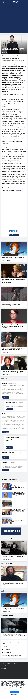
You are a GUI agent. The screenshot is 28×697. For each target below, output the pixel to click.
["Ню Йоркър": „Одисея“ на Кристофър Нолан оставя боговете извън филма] (14, 249)
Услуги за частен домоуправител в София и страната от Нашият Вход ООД (12, 656)
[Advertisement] (14, 19)
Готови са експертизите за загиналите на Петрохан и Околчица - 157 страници (17, 502)
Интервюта (9, 676)
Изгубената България (7, 538)
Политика (3, 676)
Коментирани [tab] (13, 479)
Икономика (9, 674)
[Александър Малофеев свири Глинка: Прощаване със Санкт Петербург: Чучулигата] (14, 625)
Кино (2, 590)
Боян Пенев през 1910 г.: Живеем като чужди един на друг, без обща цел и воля (14, 557)
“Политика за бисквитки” (16, 687)
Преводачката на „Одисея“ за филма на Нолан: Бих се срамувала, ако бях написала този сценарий (13, 326)
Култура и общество (11, 672)
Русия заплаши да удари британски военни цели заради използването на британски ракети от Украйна (18, 494)
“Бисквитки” (4, 682)
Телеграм (18, 190)
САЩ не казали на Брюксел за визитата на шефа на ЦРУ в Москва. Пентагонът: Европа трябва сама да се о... (18, 511)
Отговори (6, 397)
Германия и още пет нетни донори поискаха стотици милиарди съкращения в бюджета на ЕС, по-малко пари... (19, 485)
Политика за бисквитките (19, 665)
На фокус (3, 672)
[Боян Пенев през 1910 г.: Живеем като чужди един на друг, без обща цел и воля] (14, 548)
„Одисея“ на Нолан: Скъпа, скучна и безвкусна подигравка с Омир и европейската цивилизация (13, 349)
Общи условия (14, 663)
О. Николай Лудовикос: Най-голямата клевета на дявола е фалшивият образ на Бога (13, 583)
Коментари (9, 678)
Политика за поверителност (7, 665)
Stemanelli (4, 646)
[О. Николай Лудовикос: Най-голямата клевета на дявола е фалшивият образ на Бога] (14, 573)
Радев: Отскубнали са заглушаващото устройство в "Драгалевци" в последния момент (18, 519)
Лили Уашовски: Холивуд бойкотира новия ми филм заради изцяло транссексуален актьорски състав (13, 281)
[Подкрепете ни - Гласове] (11, 531)
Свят (2, 678)
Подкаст (3, 674)
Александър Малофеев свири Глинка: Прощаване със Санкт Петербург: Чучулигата (14, 634)
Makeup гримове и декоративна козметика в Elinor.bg (12, 642)
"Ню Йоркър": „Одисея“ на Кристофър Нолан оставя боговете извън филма (13, 258)
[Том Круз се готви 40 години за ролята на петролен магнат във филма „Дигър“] (14, 363)
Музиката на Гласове (7, 615)
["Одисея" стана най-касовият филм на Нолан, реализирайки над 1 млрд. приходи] (14, 294)
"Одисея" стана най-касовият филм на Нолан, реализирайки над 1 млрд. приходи (13, 303)
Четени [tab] (4, 479)
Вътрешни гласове (6, 563)
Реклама (2, 663)
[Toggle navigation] (25, 2)
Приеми (14, 692)
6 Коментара (14, 235)
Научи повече (14, 694)
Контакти (8, 663)
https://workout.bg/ (6, 652)
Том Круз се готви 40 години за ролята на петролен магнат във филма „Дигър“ (12, 372)
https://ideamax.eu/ (6, 649)
